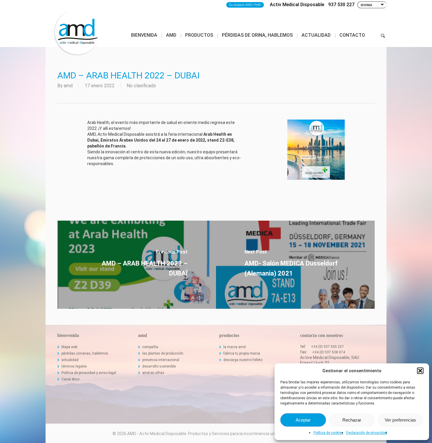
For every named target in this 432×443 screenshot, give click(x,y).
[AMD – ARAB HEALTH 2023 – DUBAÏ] (136, 265)
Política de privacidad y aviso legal (88, 373)
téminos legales (74, 366)
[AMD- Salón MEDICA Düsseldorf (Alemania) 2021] (295, 265)
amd (68, 85)
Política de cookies (328, 433)
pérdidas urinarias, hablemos (84, 353)
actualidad (69, 360)
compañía (150, 347)
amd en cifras (153, 373)
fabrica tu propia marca (241, 353)
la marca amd (234, 347)
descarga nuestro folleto (242, 360)
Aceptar (303, 419)
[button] (420, 371)
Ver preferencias (400, 419)
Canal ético (70, 379)
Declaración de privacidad (366, 433)
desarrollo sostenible (159, 366)
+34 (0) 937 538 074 (328, 352)
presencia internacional (160, 360)
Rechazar (351, 419)
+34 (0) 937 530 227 (327, 347)
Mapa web (69, 347)
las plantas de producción (162, 353)
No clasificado (141, 85)
